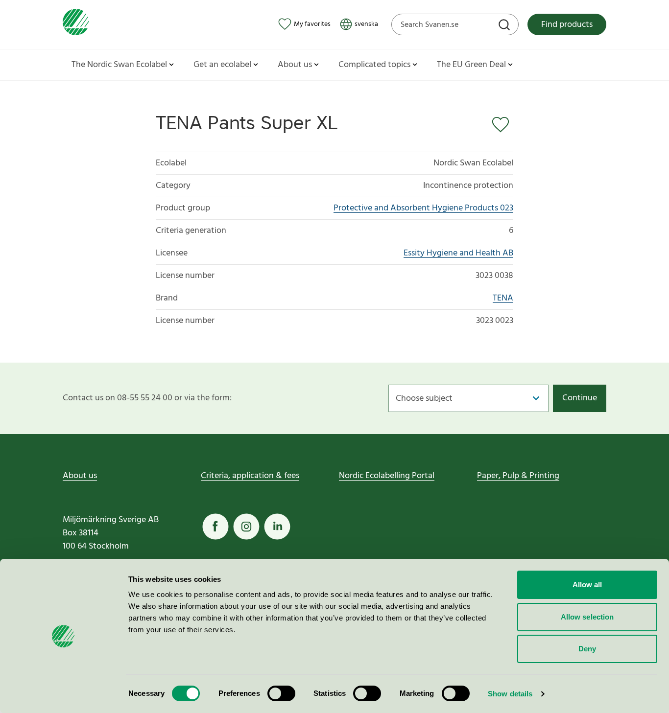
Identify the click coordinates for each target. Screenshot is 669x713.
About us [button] (295, 65)
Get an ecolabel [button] (222, 65)
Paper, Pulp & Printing (518, 476)
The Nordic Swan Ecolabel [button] (119, 65)
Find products (567, 25)
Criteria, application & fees (250, 476)
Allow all (587, 584)
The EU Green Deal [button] (471, 65)
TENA (503, 298)
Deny (587, 648)
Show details (510, 694)
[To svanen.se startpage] (76, 24)
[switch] (281, 693)
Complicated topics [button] (374, 65)
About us (80, 476)
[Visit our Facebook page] (215, 526)
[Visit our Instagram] (246, 526)
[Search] (505, 26)
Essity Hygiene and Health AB (458, 253)
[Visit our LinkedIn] (277, 526)
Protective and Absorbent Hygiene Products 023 (423, 208)
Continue (579, 398)
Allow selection (587, 617)
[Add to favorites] (502, 125)
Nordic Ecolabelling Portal (386, 476)
